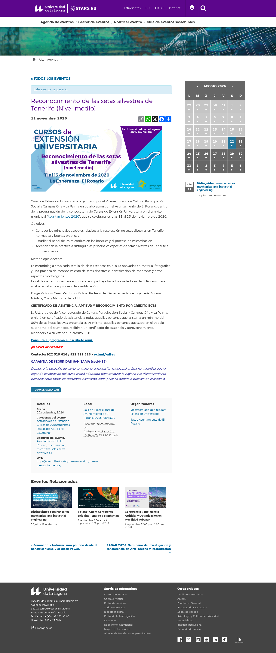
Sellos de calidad (187, 611)
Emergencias (43, 628)
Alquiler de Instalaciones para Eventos (127, 633)
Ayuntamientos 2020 (63, 217)
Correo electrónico (115, 594)
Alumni (181, 598)
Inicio (34, 59)
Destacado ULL (46, 429)
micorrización (57, 445)
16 (240, 130)
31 (223, 105)
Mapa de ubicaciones (117, 629)
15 (232, 130)
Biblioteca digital (114, 611)
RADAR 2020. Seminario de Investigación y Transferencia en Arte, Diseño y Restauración (138, 549)
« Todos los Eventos (51, 78)
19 (206, 142)
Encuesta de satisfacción (192, 607)
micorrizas (43, 449)
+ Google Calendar (46, 389)
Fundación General (189, 603)
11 (198, 130)
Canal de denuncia (189, 629)
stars (59, 641)
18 (198, 142)
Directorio (110, 620)
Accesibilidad (185, 620)
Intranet (174, 8)
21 (223, 142)
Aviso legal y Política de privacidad (198, 616)
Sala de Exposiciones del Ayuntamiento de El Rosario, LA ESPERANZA (99, 413)
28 (198, 105)
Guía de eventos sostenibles (171, 22)
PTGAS (159, 8)
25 (198, 154)
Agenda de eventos (57, 22)
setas (54, 449)
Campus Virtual (113, 598)
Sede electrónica (114, 607)
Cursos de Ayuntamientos (53, 425)
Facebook (181, 638)
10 (189, 130)
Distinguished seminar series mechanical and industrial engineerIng (50, 515)
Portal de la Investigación (119, 616)
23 (240, 142)
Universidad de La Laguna (49, 591)
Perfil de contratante (190, 594)
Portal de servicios (115, 603)
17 (189, 142)
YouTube (208, 638)
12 (206, 130)
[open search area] (203, 8)
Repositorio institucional (118, 624)
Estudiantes (132, 8)
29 (206, 105)
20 (215, 142)
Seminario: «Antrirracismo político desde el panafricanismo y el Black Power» (64, 547)
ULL (51, 453)
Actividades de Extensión (53, 421)
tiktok (225, 638)
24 (189, 154)
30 (215, 105)
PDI (148, 8)
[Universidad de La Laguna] (84, 8)
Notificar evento (128, 22)
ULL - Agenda (48, 60)
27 (189, 105)
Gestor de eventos (93, 22)
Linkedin (217, 638)
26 (206, 154)
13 (215, 130)
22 (232, 142)
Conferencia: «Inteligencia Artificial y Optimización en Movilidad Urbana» (143, 515)
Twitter (190, 638)
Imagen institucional (189, 624)
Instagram (199, 638)
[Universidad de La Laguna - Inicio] (51, 8)
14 (223, 130)
